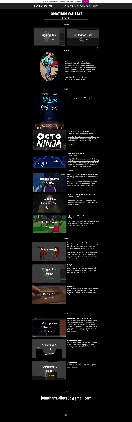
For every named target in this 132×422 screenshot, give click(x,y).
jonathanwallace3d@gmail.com (66, 21)
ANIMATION (66, 314)
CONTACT (66, 392)
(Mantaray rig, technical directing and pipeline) (80, 133)
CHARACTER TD (66, 18)
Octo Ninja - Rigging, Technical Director (78, 131)
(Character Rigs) (72, 155)
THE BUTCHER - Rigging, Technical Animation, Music (81, 195)
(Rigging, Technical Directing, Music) (75, 79)
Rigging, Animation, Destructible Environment (87, 174)
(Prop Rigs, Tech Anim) (74, 196)
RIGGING (66, 238)
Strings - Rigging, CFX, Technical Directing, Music (81, 98)
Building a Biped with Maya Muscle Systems (79, 243)
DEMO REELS (66, 25)
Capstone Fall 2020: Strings (76, 77)
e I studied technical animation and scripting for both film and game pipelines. (81, 66)
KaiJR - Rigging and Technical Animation (78, 216)
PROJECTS (66, 89)
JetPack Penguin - (72, 174)
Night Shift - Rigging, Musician (76, 153)
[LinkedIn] (66, 415)
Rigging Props (70, 286)
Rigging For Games (72, 265)
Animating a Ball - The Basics (74, 340)
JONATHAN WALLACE (43, 6)
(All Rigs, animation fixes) (75, 218)
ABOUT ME (66, 50)
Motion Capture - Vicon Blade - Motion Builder (79, 319)
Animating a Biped (72, 362)
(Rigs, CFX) (71, 100)
